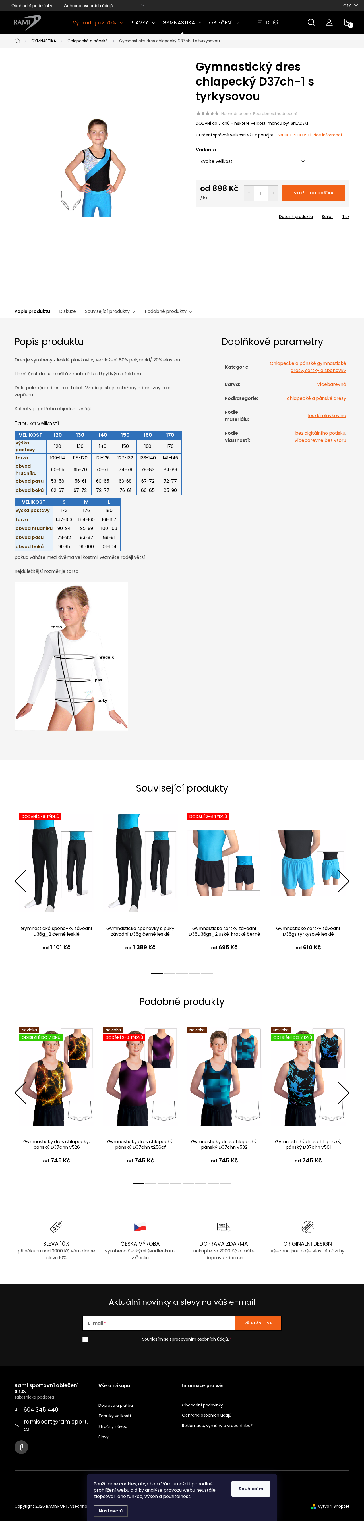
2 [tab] (169, 973)
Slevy (103, 1437)
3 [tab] (182, 973)
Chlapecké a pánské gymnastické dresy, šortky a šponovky (308, 367)
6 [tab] (200, 1183)
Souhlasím (251, 1488)
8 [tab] (225, 1183)
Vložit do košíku (314, 193)
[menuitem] (98, 22)
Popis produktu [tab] (32, 311)
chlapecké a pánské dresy (316, 398)
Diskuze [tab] (67, 311)
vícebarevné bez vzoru (320, 440)
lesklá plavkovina (327, 415)
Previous (20, 881)
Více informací (327, 135)
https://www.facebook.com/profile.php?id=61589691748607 (21, 1447)
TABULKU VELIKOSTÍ (293, 135)
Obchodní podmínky (31, 6)
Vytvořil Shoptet (333, 1506)
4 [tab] (194, 973)
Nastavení (111, 1511)
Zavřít (228, 215)
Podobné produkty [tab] (166, 311)
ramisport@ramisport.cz (56, 1425)
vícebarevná (331, 384)
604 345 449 (41, 1410)
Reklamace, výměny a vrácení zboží (217, 1425)
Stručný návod (112, 1426)
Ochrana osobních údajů (88, 6)
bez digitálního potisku (320, 433)
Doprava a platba (115, 1405)
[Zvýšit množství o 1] (273, 193)
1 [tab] (157, 973)
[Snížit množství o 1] (249, 193)
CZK (347, 6)
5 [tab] (207, 973)
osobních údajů (212, 1339)
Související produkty (107, 311)
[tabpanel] (56, 887)
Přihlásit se (258, 1323)
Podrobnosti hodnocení (275, 113)
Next (343, 881)
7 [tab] (213, 1183)
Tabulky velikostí (114, 1416)
